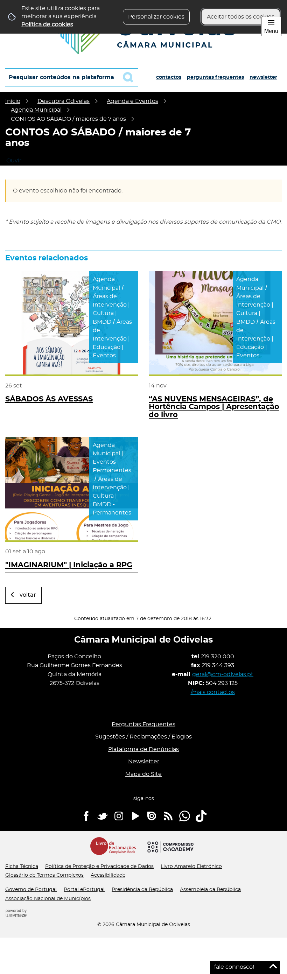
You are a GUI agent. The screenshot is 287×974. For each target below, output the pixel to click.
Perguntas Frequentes (215, 77)
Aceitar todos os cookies (240, 17)
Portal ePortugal (84, 889)
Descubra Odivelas (63, 101)
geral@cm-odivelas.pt (222, 674)
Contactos (168, 77)
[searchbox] (71, 77)
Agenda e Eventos (132, 101)
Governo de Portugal (31, 889)
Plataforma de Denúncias (143, 749)
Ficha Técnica (21, 866)
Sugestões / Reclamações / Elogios (143, 737)
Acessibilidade (108, 875)
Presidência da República (142, 889)
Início (12, 101)
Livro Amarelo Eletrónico (191, 866)
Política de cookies (47, 24)
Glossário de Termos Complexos (44, 875)
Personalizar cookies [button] (156, 17)
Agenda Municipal (36, 110)
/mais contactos (213, 692)
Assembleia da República (210, 889)
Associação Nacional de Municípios (48, 898)
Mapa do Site (143, 774)
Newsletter (263, 77)
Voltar (28, 595)
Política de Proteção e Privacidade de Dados (99, 866)
